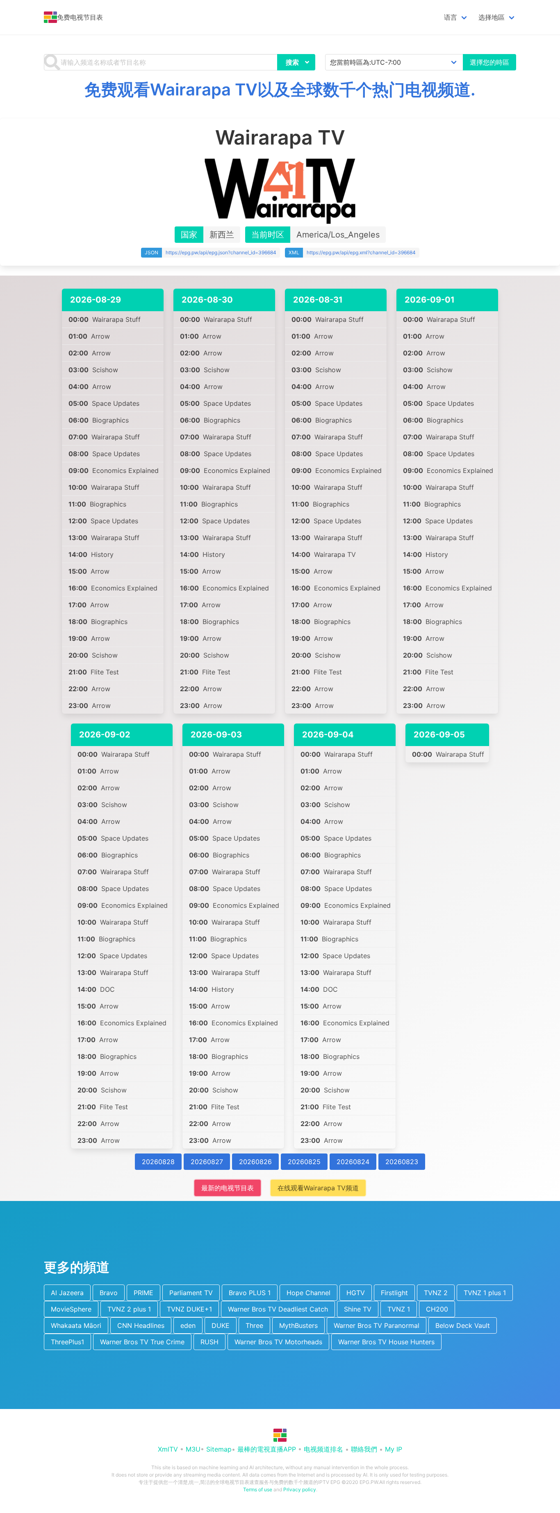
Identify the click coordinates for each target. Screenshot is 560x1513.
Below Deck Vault (462, 1325)
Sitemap (219, 1449)
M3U (193, 1449)
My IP (393, 1449)
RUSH (209, 1342)
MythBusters (298, 1325)
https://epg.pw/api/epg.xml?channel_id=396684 (361, 252)
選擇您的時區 (489, 62)
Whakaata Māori (76, 1325)
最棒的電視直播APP (266, 1449)
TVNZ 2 (436, 1293)
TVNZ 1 (398, 1309)
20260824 (353, 1162)
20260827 (207, 1162)
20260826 (255, 1162)
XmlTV (168, 1449)
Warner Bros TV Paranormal (376, 1325)
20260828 (158, 1162)
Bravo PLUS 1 (250, 1293)
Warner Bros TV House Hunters (386, 1342)
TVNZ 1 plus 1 (485, 1293)
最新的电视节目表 (227, 1188)
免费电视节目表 (80, 17)
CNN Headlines (140, 1325)
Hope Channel (308, 1293)
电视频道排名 (323, 1449)
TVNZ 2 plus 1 (129, 1309)
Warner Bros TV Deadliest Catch (278, 1309)
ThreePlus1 (67, 1342)
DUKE (221, 1325)
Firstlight (394, 1293)
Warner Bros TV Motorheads (278, 1342)
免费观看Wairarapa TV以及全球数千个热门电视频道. (280, 89)
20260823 (401, 1162)
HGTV (355, 1293)
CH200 (437, 1309)
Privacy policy (299, 1489)
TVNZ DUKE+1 (189, 1309)
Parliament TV (191, 1293)
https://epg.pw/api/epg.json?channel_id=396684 (221, 252)
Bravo (109, 1293)
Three (254, 1325)
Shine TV (357, 1309)
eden (188, 1325)
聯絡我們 (364, 1449)
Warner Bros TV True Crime (142, 1342)
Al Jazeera (67, 1293)
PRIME (143, 1293)
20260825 (304, 1162)
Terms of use (257, 1489)
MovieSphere (71, 1309)
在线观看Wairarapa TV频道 (318, 1188)
